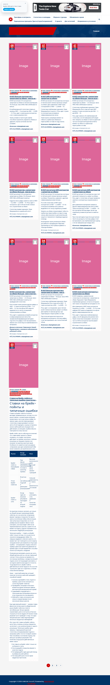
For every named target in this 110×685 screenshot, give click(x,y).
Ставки (24, 389)
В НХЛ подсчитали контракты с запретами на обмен (85, 293)
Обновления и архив (77, 17)
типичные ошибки (27, 394)
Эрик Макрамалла (14, 93)
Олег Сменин (15, 90)
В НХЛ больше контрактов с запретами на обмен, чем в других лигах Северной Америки (55, 291)
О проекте (58, 21)
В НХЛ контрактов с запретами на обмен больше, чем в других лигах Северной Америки (23, 293)
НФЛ (32, 287)
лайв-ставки (27, 391)
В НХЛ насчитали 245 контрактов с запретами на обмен (86, 191)
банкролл (21, 391)
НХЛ (18, 92)
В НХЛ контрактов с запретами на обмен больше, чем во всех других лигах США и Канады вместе (85, 97)
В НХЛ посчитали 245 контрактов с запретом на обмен (55, 191)
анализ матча (15, 391)
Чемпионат (63, 92)
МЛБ (27, 287)
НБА (29, 287)
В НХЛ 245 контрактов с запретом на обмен (51, 97)
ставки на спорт (25, 392)
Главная (96, 31)
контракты (14, 92)
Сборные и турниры (60, 17)
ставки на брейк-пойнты (15, 392)
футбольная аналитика (15, 395)
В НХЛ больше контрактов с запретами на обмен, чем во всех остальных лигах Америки (24, 97)
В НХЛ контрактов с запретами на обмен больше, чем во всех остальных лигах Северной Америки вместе (22, 191)
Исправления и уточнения (87, 21)
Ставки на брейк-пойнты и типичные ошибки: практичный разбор (23, 399)
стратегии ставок (14, 394)
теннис (20, 394)
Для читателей (70, 21)
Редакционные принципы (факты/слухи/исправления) (33, 21)
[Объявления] (67, 7)
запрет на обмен (78, 92)
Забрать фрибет (9, 9)
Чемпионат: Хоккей (14, 187)
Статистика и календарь (41, 17)
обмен (21, 92)
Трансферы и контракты (22, 17)
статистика (26, 92)
